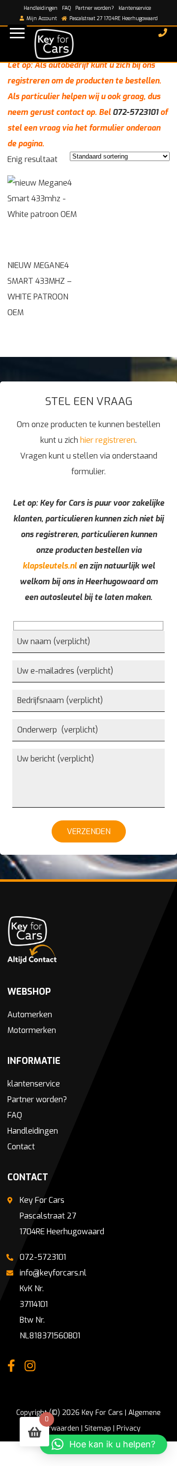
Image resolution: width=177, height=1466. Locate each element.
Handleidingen (41, 8)
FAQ (66, 8)
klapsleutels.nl (50, 566)
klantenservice (134, 8)
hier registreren (107, 440)
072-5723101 (135, 112)
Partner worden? (94, 8)
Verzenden (89, 831)
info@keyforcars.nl (53, 1273)
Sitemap (98, 1428)
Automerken (29, 1014)
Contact (21, 1146)
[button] (103, 1444)
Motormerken (31, 1030)
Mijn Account (41, 18)
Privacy (129, 1428)
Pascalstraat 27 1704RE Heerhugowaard (113, 18)
